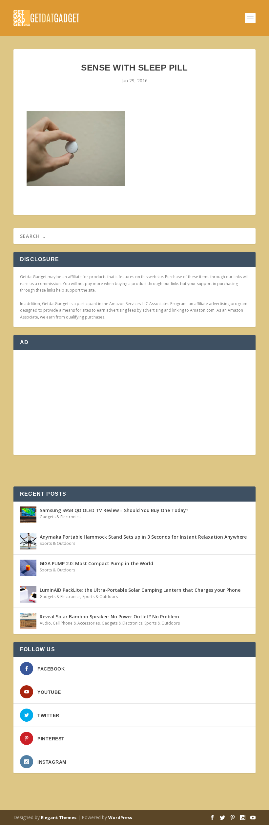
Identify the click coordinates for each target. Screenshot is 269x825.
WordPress (120, 817)
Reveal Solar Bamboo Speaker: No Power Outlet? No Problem (109, 616)
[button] (76, 149)
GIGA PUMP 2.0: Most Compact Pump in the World (96, 563)
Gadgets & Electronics (60, 517)
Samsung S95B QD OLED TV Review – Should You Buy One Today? (114, 510)
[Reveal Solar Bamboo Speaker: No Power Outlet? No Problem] (28, 621)
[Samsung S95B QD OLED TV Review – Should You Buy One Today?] (28, 514)
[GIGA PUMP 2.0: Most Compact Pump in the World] (28, 568)
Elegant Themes (58, 817)
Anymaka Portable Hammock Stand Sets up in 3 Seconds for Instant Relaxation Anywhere (143, 537)
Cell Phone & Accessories (76, 623)
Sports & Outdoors (57, 543)
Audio (45, 623)
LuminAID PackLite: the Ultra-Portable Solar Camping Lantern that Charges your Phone (140, 590)
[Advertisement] (134, 402)
